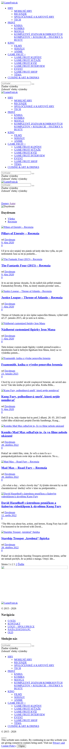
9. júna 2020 (7, 242)
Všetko (11, 218)
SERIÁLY (19, 48)
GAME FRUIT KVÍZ (25, 63)
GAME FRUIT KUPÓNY (28, 57)
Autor (12, 203)
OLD (10, 632)
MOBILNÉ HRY (23, 11)
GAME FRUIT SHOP (25, 71)
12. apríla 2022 (9, 515)
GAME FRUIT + (17, 54)
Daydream (9, 239)
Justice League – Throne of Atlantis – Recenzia (32, 297)
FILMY (18, 45)
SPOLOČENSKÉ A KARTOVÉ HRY (34, 16)
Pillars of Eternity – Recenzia (20, 233)
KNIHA (18, 25)
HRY (10, 8)
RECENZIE (20, 14)
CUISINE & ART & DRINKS (23, 77)
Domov (5, 203)
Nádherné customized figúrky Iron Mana (28, 329)
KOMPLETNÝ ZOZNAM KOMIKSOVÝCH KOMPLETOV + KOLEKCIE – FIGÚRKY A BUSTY (38, 37)
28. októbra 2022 (10, 445)
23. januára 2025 (9, 373)
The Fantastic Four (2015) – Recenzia (26, 265)
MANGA (19, 31)
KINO (11, 42)
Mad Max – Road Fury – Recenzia (24, 467)
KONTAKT (14, 623)
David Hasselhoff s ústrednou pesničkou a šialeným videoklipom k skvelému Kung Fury (31, 504)
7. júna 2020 (7, 306)
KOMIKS (19, 28)
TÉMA (18, 74)
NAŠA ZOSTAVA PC (19, 629)
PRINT (11, 22)
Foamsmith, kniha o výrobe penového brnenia (31, 364)
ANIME (18, 51)
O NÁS (12, 620)
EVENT (18, 69)
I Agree (21, 746)
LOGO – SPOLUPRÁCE (21, 626)
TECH (17, 19)
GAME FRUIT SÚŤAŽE (27, 60)
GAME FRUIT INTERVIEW (29, 66)
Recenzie (12, 221)
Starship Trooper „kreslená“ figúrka (25, 538)
